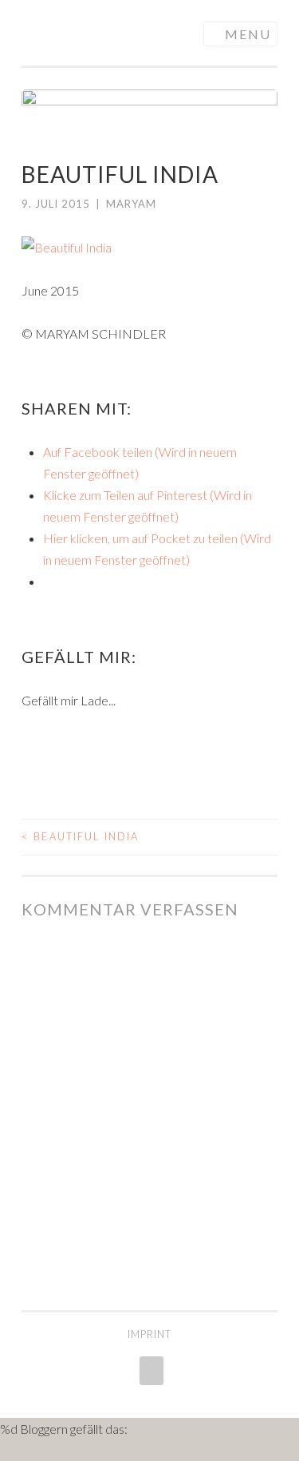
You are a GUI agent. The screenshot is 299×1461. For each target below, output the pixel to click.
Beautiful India (80, 836)
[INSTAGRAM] (149, 1370)
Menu (248, 34)
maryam (131, 203)
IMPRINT (149, 1334)
